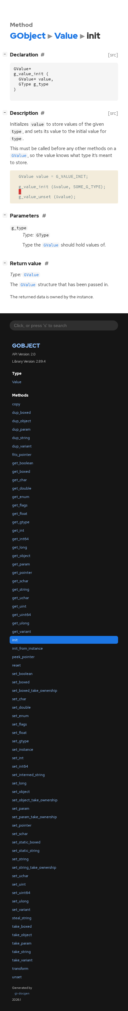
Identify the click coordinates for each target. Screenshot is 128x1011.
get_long (19, 547)
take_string (21, 951)
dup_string (21, 437)
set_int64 (20, 766)
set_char (19, 698)
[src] (113, 54)
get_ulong (20, 623)
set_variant (21, 909)
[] (6, 53)
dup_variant (22, 446)
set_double (21, 707)
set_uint (19, 884)
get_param (21, 564)
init (15, 639)
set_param (20, 808)
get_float (19, 513)
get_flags (19, 505)
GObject (26, 345)
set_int (18, 757)
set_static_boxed (26, 842)
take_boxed (22, 926)
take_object (22, 934)
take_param (21, 943)
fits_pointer (21, 454)
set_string (20, 859)
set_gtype (20, 741)
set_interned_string (28, 774)
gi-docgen (22, 993)
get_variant (21, 631)
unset (17, 976)
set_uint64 (21, 892)
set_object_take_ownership (34, 800)
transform (20, 968)
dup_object (21, 420)
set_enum (20, 715)
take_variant (22, 960)
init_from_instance (27, 648)
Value (16, 381)
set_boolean (22, 673)
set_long (19, 783)
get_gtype (21, 522)
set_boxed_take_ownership (34, 690)
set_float (19, 732)
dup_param (21, 429)
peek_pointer (23, 656)
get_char (19, 479)
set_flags (19, 724)
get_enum (20, 496)
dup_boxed (21, 412)
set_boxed (21, 682)
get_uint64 (21, 614)
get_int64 (20, 538)
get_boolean (22, 463)
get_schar (20, 581)
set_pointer (21, 825)
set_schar (20, 833)
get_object (21, 555)
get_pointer (22, 572)
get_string (20, 589)
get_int (18, 530)
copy (16, 404)
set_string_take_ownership (34, 867)
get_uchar (20, 597)
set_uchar (20, 875)
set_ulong (20, 901)
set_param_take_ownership (34, 816)
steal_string (21, 918)
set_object (21, 791)
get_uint (19, 606)
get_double (21, 488)
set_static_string (25, 850)
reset (16, 665)
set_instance (22, 749)
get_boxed (21, 471)
